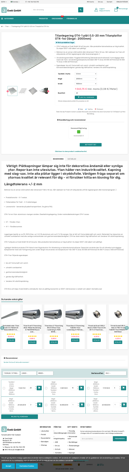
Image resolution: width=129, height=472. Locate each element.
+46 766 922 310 (32, 2)
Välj (108, 373)
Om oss (100, 2)
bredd (60, 84)
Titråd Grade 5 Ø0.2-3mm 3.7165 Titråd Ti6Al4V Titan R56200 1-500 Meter (118, 329)
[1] (7, 334)
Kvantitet (61, 93)
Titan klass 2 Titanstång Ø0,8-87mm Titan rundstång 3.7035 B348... (54, 329)
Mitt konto (90, 2)
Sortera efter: (97, 373)
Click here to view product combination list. (71, 151)
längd (60, 79)
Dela (81, 109)
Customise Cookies (27, 466)
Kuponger (72, 453)
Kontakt (109, 2)
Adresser (72, 449)
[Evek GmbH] (11, 10)
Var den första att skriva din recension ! (16, 362)
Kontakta (58, 453)
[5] (14, 334)
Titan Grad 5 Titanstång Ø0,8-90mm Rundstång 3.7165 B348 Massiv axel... (32, 329)
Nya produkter (45, 438)
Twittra (90, 109)
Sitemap (44, 445)
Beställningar (73, 442)
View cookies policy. (81, 460)
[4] (12, 334)
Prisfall (43, 434)
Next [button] (127, 328)
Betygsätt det (90, 145)
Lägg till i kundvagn (39, 387)
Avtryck (57, 449)
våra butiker (45, 431)
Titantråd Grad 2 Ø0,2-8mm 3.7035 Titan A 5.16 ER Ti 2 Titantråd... (97, 328)
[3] (11, 334)
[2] (9, 334)
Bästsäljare (44, 442)
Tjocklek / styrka (64, 74)
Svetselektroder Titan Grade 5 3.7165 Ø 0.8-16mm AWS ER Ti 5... (11, 328)
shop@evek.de (19, 450)
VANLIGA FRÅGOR (122, 2)
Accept (8, 466)
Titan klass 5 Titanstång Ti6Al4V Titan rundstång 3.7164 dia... (75, 328)
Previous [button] (2, 328)
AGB (56, 442)
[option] (11, 326)
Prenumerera (120, 439)
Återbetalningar (74, 446)
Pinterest (100, 109)
